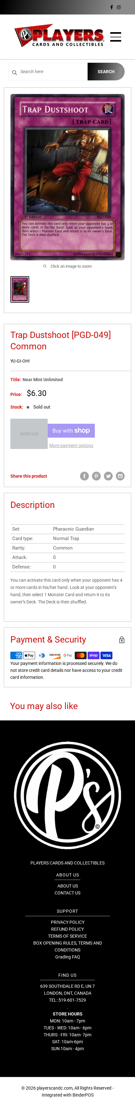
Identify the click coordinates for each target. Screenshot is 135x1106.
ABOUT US (67, 885)
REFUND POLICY (67, 929)
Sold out (29, 434)
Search (106, 71)
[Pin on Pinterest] (96, 476)
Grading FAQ (67, 956)
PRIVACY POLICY (67, 922)
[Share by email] (120, 476)
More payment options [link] (71, 445)
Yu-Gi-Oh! (20, 361)
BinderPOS (83, 1094)
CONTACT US (67, 892)
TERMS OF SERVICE (67, 936)
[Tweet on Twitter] (108, 476)
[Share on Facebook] (84, 476)
